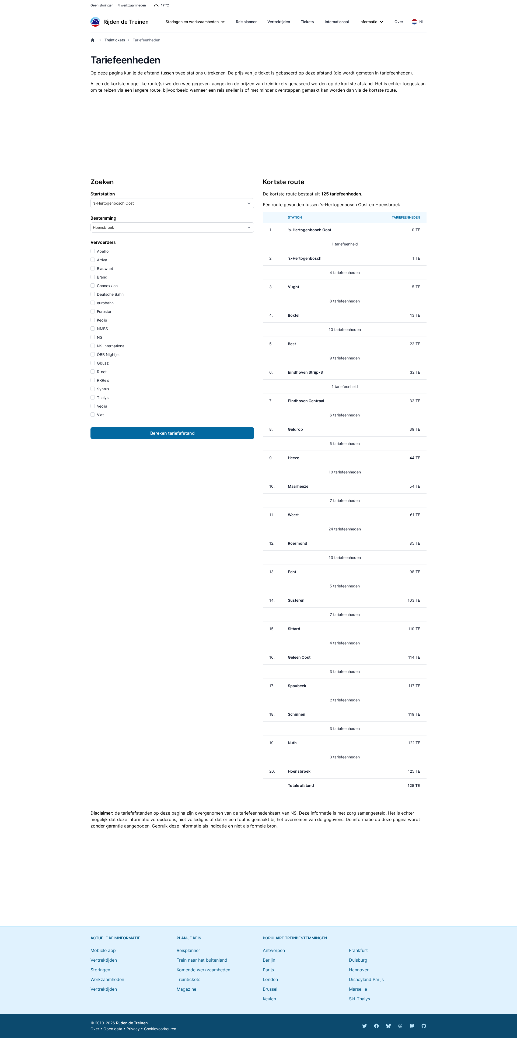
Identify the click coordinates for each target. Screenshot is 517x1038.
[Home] (93, 40)
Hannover (359, 969)
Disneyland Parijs (366, 979)
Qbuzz (102, 363)
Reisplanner (246, 21)
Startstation (102, 194)
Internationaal (337, 21)
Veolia (101, 406)
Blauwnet (104, 268)
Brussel (270, 989)
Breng (101, 277)
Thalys (102, 397)
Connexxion (107, 285)
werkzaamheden (132, 5)
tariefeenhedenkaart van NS (267, 813)
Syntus (102, 389)
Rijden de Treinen (132, 1023)
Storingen (100, 969)
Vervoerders (103, 242)
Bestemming (103, 218)
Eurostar (103, 311)
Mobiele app (103, 950)
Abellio (102, 251)
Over (398, 21)
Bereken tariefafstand (172, 433)
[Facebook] (376, 1026)
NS (99, 337)
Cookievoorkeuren (160, 1028)
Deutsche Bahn (110, 294)
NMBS (102, 328)
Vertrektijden (278, 21)
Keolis (101, 320)
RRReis (102, 380)
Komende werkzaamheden (203, 969)
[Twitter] (364, 1026)
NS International (110, 346)
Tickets (307, 21)
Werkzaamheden (107, 979)
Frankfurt (358, 950)
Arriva (101, 260)
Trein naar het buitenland (202, 960)
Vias (100, 414)
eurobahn (105, 303)
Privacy (133, 1028)
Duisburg (358, 960)
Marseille (358, 989)
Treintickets (114, 40)
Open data (112, 1028)
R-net (101, 371)
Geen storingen (101, 5)
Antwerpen (274, 950)
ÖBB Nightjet (108, 354)
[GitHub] (424, 1026)
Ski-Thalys (359, 998)
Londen (270, 979)
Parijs (268, 969)
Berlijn (269, 960)
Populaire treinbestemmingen (295, 938)
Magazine (186, 989)
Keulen (269, 998)
